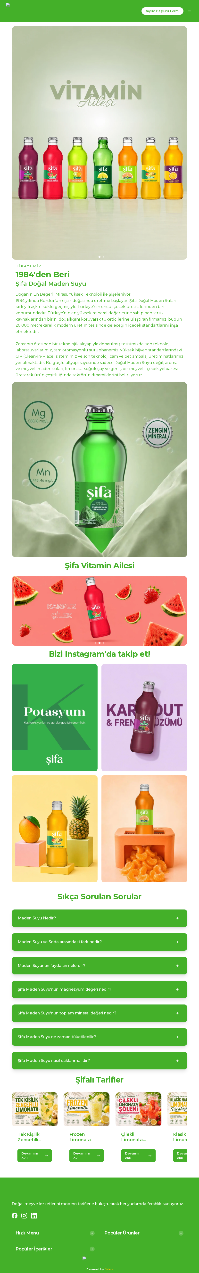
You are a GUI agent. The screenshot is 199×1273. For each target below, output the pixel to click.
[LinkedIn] (34, 1215)
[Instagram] (24, 1215)
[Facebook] (14, 1215)
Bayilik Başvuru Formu (162, 11)
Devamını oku (29, 1155)
